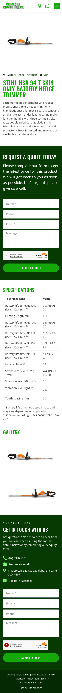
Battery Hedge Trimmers (22, 75)
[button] (57, 6)
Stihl (46, 75)
